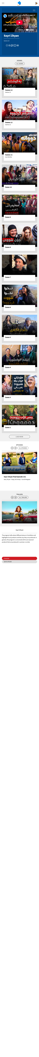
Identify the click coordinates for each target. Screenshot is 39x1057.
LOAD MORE (19, 437)
